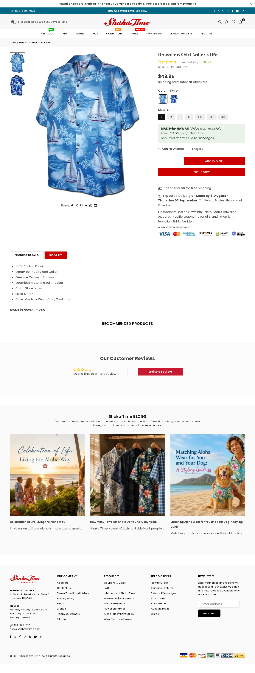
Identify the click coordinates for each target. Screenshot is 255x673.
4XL (223, 117)
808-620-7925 (24, 11)
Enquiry (197, 149)
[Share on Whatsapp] (90, 205)
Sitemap (62, 619)
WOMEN (80, 33)
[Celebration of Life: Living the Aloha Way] (47, 475)
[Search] (220, 21)
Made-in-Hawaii (114, 603)
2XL (200, 117)
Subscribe (209, 613)
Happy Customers (68, 614)
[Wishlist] (233, 21)
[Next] (143, 125)
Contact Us (64, 588)
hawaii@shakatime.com (25, 629)
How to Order (159, 583)
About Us (62, 583)
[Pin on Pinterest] (81, 205)
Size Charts (158, 598)
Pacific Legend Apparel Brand (195, 216)
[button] (240, 21)
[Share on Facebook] (72, 205)
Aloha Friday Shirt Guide (119, 614)
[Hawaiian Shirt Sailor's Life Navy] (17, 85)
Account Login (160, 608)
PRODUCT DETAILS (27, 255)
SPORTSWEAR (154, 33)
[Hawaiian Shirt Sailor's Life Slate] (17, 62)
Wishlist (156, 614)
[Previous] (32, 125)
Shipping (164, 82)
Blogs (60, 603)
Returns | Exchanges (163, 593)
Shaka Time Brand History (73, 593)
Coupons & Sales (115, 583)
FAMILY (135, 32)
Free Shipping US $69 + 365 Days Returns (42, 21)
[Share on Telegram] (86, 205)
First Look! (48, 32)
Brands (61, 608)
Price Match (158, 603)
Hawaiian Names (114, 608)
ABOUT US (206, 33)
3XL (212, 117)
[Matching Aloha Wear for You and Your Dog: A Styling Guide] (207, 475)
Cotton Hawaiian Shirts (194, 212)
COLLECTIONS (114, 32)
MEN (65, 33)
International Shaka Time (120, 593)
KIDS (95, 33)
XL (189, 117)
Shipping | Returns (162, 588)
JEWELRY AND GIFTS (181, 33)
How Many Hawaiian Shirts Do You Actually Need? (123, 522)
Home (13, 42)
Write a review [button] (160, 372)
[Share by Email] (95, 205)
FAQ (106, 588)
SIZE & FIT (55, 255)
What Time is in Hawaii (118, 619)
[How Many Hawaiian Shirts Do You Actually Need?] (127, 475)
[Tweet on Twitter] (76, 205)
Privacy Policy (65, 598)
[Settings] (226, 21)
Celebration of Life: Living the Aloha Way (37, 522)
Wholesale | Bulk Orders (119, 598)
